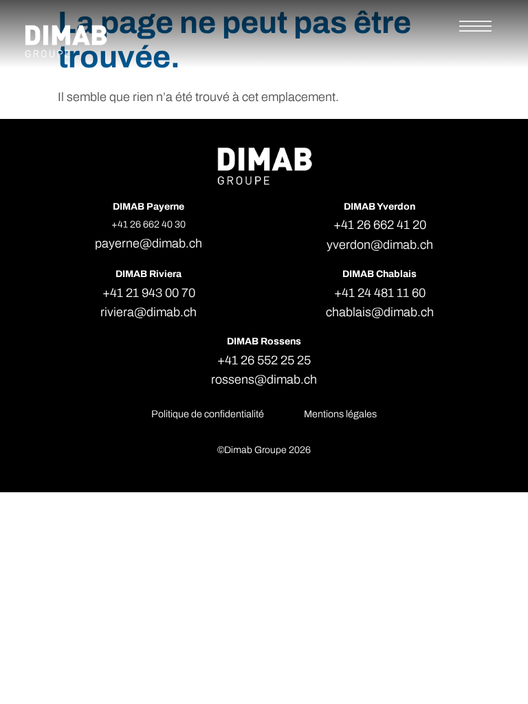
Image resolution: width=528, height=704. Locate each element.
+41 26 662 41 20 (379, 225)
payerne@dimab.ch (148, 243)
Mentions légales (340, 413)
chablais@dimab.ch (380, 312)
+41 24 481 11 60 (380, 293)
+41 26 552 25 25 (264, 360)
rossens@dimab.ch (264, 379)
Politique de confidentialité (207, 413)
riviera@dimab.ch (148, 312)
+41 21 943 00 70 (148, 293)
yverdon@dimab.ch (380, 245)
